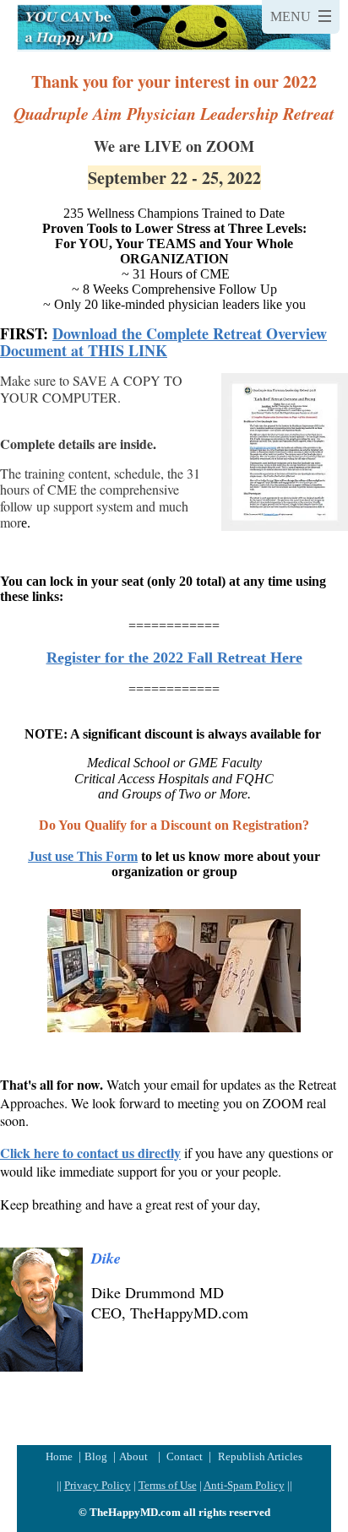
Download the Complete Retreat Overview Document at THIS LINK (163, 341)
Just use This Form (83, 856)
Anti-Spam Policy (244, 1485)
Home (60, 1456)
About (133, 1456)
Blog (97, 1456)
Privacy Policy (97, 1485)
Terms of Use (168, 1485)
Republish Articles (260, 1456)
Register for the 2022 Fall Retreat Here (174, 657)
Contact (184, 1456)
